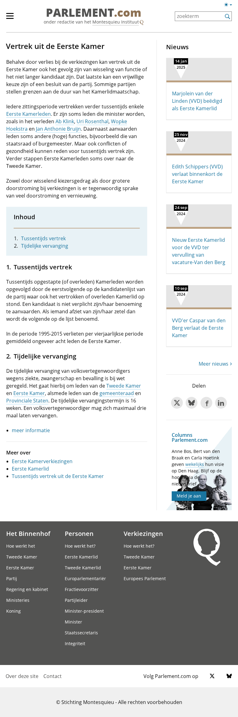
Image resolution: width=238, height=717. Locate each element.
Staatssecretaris (81, 633)
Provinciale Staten (27, 400)
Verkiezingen (143, 533)
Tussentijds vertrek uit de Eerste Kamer (58, 476)
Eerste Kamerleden (28, 114)
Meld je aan (189, 496)
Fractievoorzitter (82, 589)
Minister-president (84, 611)
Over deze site (22, 676)
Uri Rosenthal (92, 121)
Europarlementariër (85, 578)
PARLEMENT (93, 13)
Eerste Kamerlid (30, 468)
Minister (73, 622)
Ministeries (17, 600)
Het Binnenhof (28, 533)
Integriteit (75, 643)
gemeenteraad (116, 393)
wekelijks (194, 464)
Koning (13, 611)
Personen (79, 533)
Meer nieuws (213, 363)
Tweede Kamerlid (83, 568)
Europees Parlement (145, 578)
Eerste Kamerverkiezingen (42, 461)
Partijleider (76, 600)
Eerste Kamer (29, 393)
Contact (52, 676)
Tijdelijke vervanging (44, 245)
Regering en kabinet (27, 589)
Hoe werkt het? (80, 546)
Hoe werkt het (20, 546)
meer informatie (31, 430)
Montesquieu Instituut (115, 22)
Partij (11, 578)
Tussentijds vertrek (43, 238)
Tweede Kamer (123, 385)
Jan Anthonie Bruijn (58, 128)
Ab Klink (64, 121)
